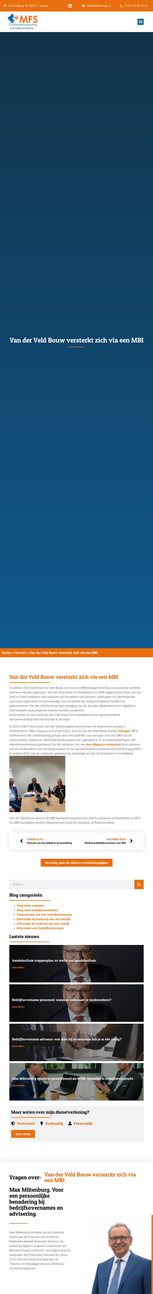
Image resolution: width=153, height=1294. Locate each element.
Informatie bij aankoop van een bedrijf (43, 919)
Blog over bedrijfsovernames (37, 910)
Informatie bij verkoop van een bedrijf (43, 923)
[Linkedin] (70, 6)
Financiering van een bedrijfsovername (44, 914)
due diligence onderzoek (103, 744)
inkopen (124, 731)
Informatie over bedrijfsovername (40, 928)
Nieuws (20, 653)
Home (6, 653)
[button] (141, 22)
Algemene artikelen (30, 905)
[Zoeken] (139, 884)
